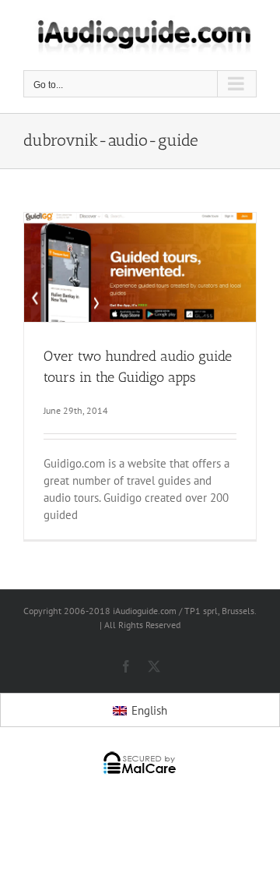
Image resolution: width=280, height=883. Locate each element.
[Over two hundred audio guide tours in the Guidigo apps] (140, 268)
